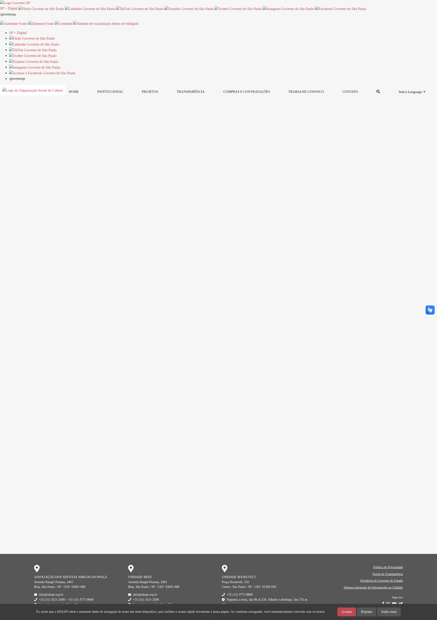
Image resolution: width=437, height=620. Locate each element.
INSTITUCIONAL (110, 91)
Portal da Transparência (388, 574)
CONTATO (350, 91)
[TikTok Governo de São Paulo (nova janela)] (139, 8)
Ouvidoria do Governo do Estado (381, 580)
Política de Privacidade (388, 567)
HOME (74, 91)
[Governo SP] (15, 3)
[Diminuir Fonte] (41, 23)
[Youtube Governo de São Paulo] (33, 61)
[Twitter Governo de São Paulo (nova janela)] (238, 8)
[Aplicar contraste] (63, 23)
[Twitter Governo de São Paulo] (32, 55)
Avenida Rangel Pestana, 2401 (53, 582)
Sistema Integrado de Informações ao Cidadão (373, 587)
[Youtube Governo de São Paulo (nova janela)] (188, 8)
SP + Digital (9, 8)
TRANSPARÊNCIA (191, 91)
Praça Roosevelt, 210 (235, 582)
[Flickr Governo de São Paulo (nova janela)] (41, 8)
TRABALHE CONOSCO (306, 91)
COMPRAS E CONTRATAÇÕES (246, 91)
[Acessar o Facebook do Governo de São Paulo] (42, 73)
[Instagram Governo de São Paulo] (288, 8)
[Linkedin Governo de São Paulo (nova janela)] (90, 8)
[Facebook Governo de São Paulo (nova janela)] (340, 8)
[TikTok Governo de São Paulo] (33, 50)
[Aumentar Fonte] (13, 23)
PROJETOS (150, 91)
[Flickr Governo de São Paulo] (32, 38)
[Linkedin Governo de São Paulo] (34, 44)
